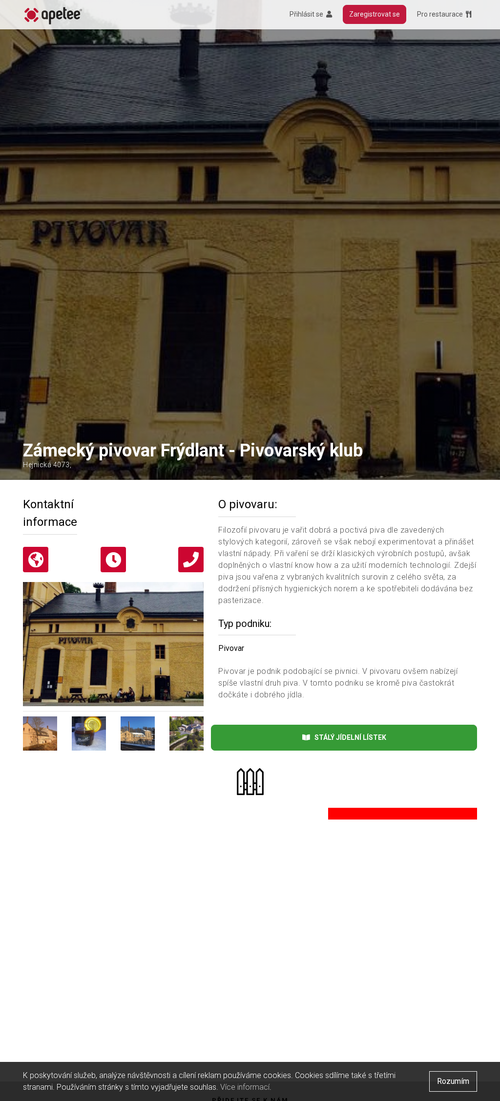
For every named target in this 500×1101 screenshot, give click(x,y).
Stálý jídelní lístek (348, 737)
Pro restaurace (441, 14)
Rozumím (453, 1081)
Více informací (245, 1087)
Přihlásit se (308, 14)
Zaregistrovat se (374, 14)
